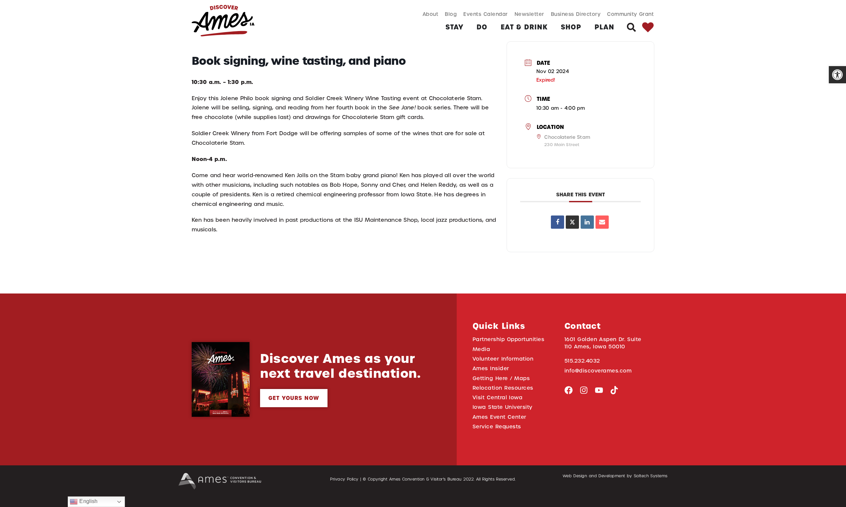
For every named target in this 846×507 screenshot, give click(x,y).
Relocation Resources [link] (503, 387)
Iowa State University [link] (502, 407)
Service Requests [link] (497, 426)
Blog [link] (451, 14)
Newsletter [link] (529, 14)
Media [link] (481, 349)
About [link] (431, 14)
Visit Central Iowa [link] (497, 397)
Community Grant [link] (630, 14)
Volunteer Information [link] (503, 358)
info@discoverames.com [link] (598, 370)
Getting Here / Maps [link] (501, 378)
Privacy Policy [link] (344, 479)
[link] (837, 74)
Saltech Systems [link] (651, 476)
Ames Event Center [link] (499, 416)
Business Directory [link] (576, 14)
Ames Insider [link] (491, 368)
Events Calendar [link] (485, 14)
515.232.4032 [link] (582, 360)
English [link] (87, 501)
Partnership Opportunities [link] (508, 339)
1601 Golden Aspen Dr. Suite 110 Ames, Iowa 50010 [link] (602, 343)
